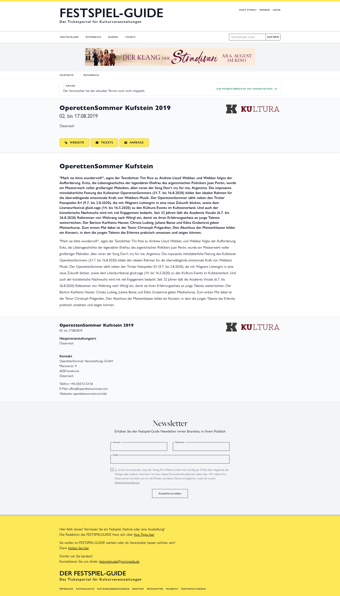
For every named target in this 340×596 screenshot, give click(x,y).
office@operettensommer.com (88, 389)
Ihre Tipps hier (144, 534)
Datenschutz (85, 589)
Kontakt (138, 589)
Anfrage (137, 142)
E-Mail (115, 455)
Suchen (273, 36)
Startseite (67, 75)
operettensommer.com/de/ (90, 394)
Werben (264, 10)
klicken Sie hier (78, 548)
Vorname (116, 442)
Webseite (77, 142)
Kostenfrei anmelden (170, 493)
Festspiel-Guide (111, 12)
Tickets (130, 37)
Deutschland (69, 37)
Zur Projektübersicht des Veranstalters (244, 89)
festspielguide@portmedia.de (119, 561)
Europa (113, 37)
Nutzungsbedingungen (113, 589)
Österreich (93, 37)
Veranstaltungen (193, 589)
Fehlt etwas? (247, 10)
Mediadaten (155, 589)
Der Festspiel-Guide (93, 573)
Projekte (172, 589)
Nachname (179, 442)
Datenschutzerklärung (127, 482)
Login (276, 10)
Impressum (66, 589)
